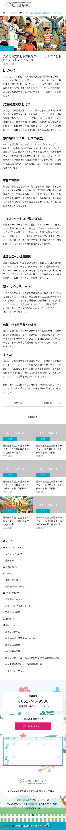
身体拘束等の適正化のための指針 (21, 638)
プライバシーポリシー (16, 671)
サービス (10, 573)
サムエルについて (14, 547)
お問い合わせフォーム (33, 726)
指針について (12, 625)
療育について (12, 593)
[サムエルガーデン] (17, 4)
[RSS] (33, 815)
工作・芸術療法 (12, 612)
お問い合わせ (12, 619)
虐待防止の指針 (12, 645)
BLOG (7, 48)
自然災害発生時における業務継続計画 (23, 664)
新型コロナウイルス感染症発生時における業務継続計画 (32, 658)
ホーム (9, 541)
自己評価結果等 (12, 651)
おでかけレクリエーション (18, 606)
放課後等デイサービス (16, 586)
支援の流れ (11, 567)
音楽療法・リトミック (16, 599)
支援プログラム (12, 632)
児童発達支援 (11, 580)
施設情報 (9, 560)
